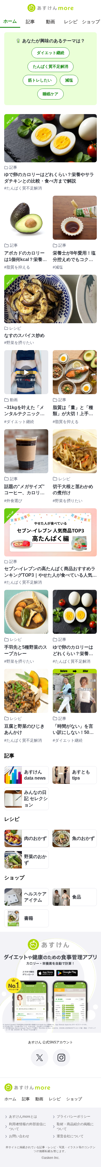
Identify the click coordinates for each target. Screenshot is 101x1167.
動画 (50, 21)
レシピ (70, 21)
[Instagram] (61, 1057)
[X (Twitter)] (39, 1057)
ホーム (10, 21)
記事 (30, 21)
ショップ (91, 21)
